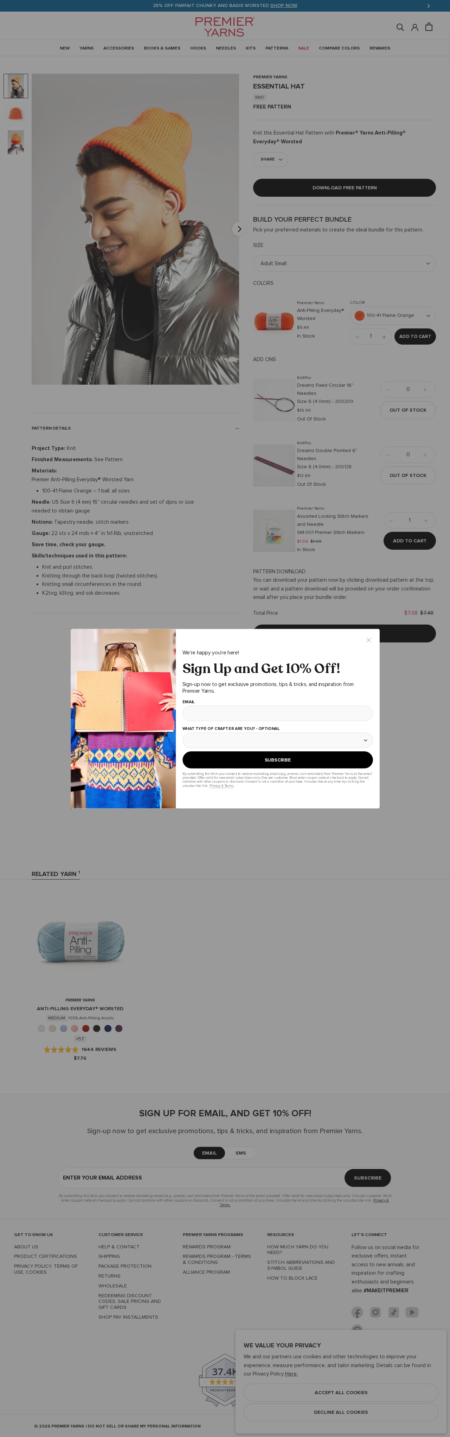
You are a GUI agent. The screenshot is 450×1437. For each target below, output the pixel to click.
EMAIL (188, 701)
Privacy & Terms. (221, 786)
